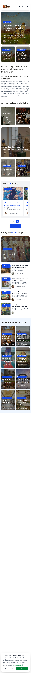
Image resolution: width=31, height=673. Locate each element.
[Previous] (13, 221)
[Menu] (19, 6)
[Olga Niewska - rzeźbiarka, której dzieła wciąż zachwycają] (15, 142)
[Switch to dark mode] (26, 6)
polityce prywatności (18, 665)
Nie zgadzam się (9, 668)
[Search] (23, 6)
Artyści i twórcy (7, 144)
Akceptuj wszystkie (22, 668)
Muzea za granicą (7, 334)
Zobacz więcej (15, 226)
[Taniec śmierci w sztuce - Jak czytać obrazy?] (15, 249)
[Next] (17, 221)
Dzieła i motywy (7, 22)
